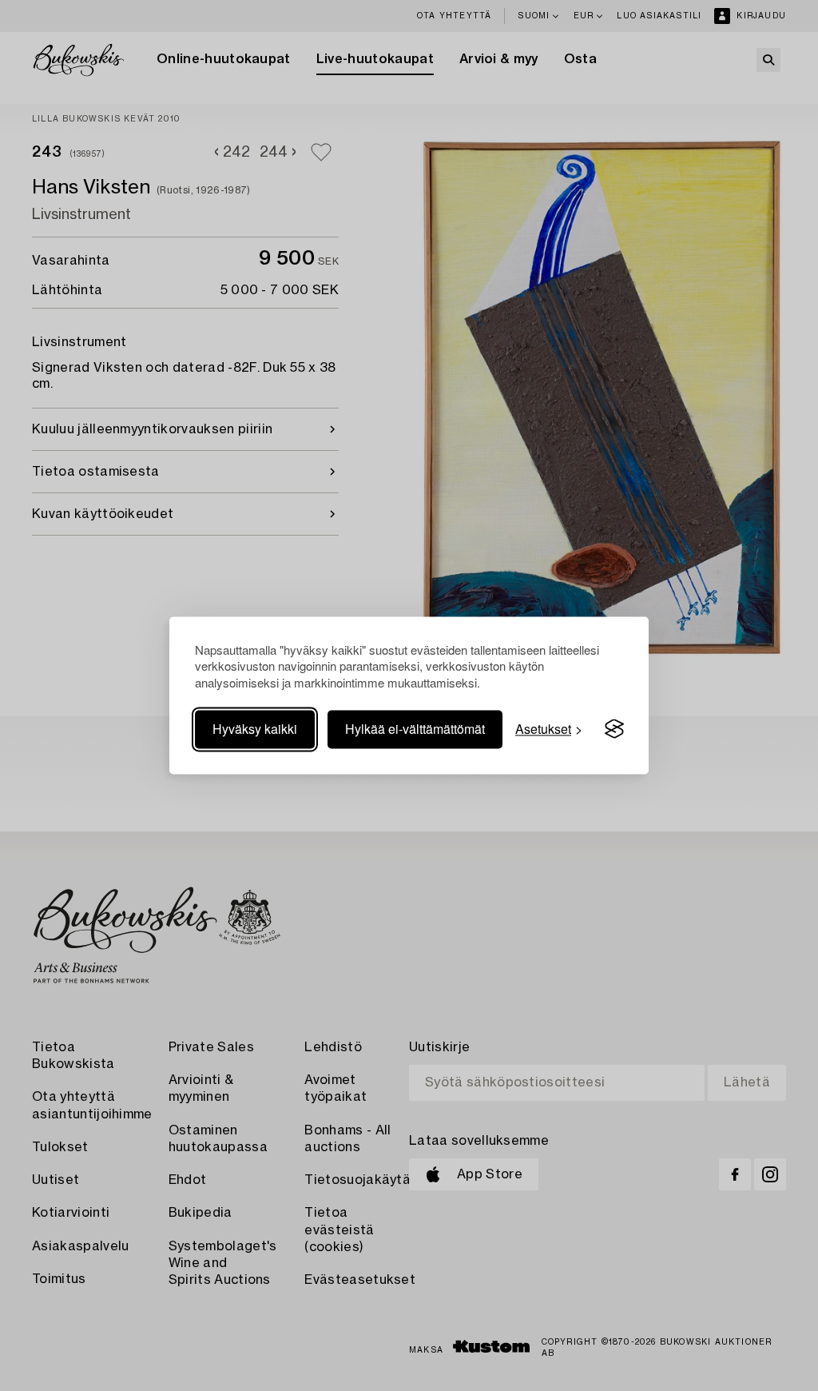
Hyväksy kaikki (254, 728)
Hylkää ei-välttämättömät (415, 728)
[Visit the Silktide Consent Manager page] (614, 729)
